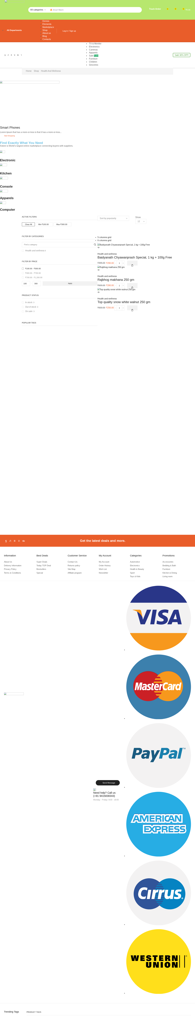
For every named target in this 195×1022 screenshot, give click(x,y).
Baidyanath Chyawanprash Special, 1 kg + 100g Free (135, 257)
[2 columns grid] (98, 222)
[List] (98, 231)
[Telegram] (21, 55)
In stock (29, 302)
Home (29, 71)
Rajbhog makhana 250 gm (116, 279)
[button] (153, 9)
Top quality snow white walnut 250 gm (124, 302)
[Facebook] (5, 55)
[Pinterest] (19, 540)
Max (61, 224)
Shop (36, 71)
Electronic (7, 160)
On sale (29, 311)
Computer (7, 209)
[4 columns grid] (98, 228)
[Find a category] (94, 244)
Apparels (7, 198)
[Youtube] (18, 55)
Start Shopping (9, 136)
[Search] (139, 10)
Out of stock (31, 307)
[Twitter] (8, 55)
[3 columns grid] (98, 225)
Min (43, 224)
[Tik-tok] (14, 55)
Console (6, 186)
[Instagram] (11, 55)
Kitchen (6, 173)
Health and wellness (35, 250)
